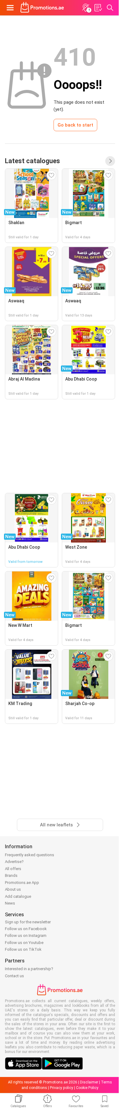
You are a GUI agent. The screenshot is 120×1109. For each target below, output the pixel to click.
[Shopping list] (98, 8)
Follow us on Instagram (25, 935)
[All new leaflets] (110, 161)
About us (13, 889)
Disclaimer (89, 1082)
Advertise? (14, 861)
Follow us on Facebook (26, 928)
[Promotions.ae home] (42, 8)
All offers (13, 868)
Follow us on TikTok (23, 949)
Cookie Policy (87, 1088)
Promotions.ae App (22, 882)
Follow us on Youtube (24, 942)
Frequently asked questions (29, 855)
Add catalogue (18, 896)
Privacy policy (61, 1088)
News (10, 903)
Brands (11, 875)
